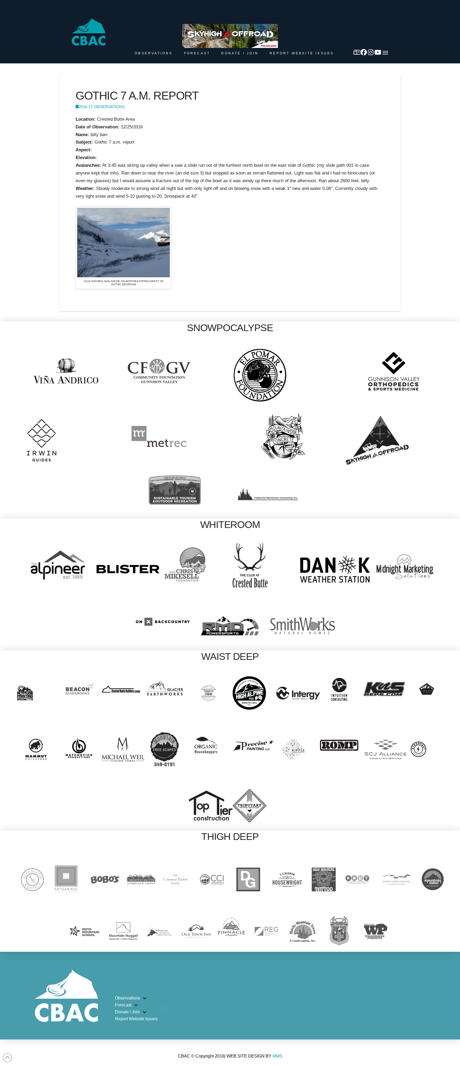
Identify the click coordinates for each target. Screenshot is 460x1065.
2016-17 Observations (102, 107)
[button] (385, 52)
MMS (277, 1056)
